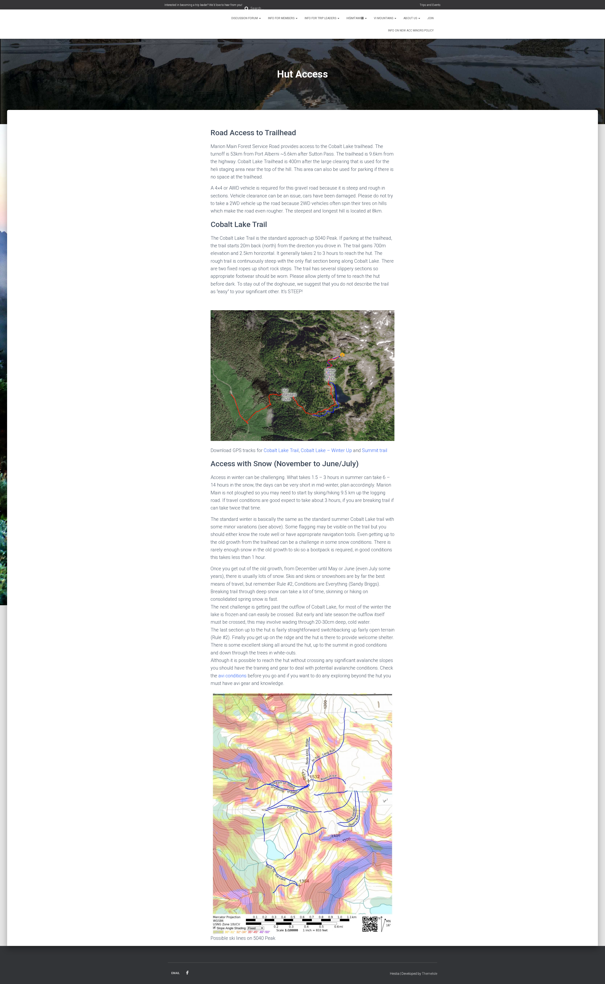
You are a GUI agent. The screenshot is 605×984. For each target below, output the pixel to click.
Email (175, 973)
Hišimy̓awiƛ (355, 18)
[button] (260, 18)
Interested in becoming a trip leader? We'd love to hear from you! (203, 5)
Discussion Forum (245, 18)
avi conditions (232, 676)
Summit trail (374, 450)
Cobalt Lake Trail (281, 450)
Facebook (187, 972)
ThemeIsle (429, 973)
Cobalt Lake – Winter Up (326, 450)
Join (430, 18)
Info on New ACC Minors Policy (411, 30)
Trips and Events (430, 5)
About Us (410, 18)
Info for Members (281, 18)
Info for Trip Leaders (321, 18)
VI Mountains (384, 18)
